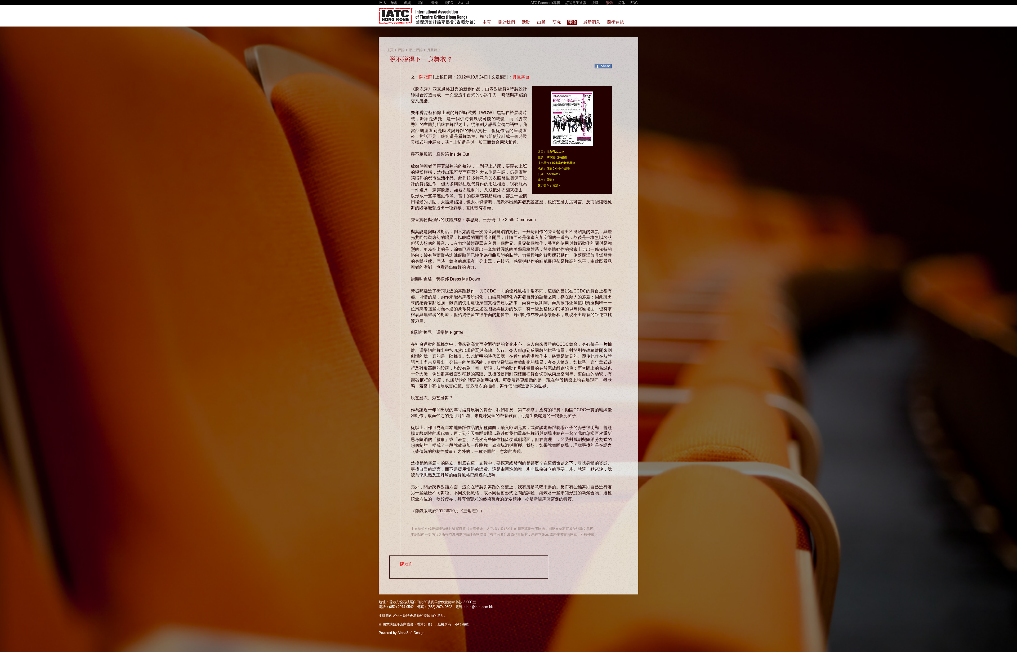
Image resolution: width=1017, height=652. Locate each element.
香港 (549, 179)
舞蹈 (555, 185)
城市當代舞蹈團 (562, 162)
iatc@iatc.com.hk (479, 607)
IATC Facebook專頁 (544, 3)
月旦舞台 (434, 50)
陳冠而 (425, 77)
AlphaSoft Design (411, 633)
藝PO (449, 3)
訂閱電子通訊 (575, 3)
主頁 (390, 50)
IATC (382, 3)
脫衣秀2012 (553, 151)
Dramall (463, 3)
